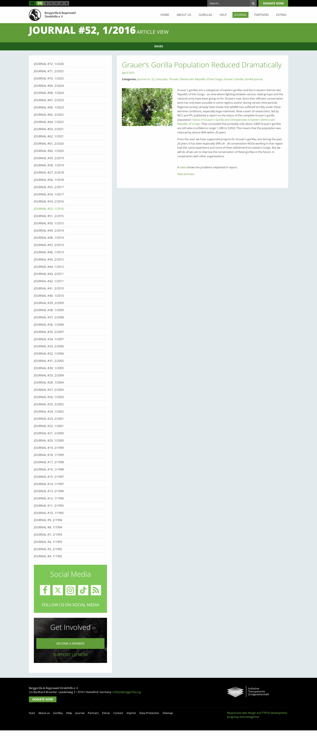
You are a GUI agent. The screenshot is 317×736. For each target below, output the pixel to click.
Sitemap (168, 713)
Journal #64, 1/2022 (49, 122)
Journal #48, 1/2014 (49, 238)
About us (184, 15)
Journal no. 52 (145, 79)
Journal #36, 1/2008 (49, 325)
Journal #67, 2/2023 (49, 100)
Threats (173, 79)
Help (223, 15)
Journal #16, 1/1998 (49, 469)
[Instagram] (56, 3)
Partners (261, 15)
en (40, 3)
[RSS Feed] (66, 3)
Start (32, 713)
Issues (158, 46)
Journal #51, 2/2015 (49, 216)
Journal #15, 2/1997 (49, 477)
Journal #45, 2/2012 (49, 259)
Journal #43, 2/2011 (49, 274)
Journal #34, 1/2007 (49, 339)
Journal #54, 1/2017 (49, 194)
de (32, 3)
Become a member (70, 643)
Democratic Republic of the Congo (201, 79)
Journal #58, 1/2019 (49, 165)
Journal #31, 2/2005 (49, 361)
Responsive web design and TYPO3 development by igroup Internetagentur (257, 715)
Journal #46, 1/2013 (49, 252)
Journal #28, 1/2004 (49, 382)
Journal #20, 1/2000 (49, 440)
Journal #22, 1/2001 (49, 426)
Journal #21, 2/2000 (49, 433)
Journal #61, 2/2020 (49, 143)
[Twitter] (51, 3)
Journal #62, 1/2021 (49, 136)
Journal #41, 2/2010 (49, 288)
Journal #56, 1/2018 (49, 180)
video (183, 167)
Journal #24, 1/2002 (49, 411)
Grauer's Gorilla (234, 79)
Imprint (131, 713)
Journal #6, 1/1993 (48, 542)
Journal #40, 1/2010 (49, 296)
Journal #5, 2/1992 (48, 549)
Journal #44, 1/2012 (49, 267)
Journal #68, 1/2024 (49, 93)
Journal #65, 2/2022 (49, 115)
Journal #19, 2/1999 (49, 448)
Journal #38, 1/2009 (49, 310)
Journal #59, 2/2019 (49, 158)
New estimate (185, 174)
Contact (118, 713)
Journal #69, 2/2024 (49, 86)
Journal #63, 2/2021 (49, 129)
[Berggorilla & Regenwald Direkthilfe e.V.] (52, 15)
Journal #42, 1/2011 (49, 281)
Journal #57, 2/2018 (49, 172)
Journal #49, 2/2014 (49, 230)
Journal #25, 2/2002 (49, 404)
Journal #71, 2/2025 (49, 71)
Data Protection (149, 713)
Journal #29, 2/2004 (49, 375)
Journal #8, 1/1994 (48, 527)
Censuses (162, 79)
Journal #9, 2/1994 (48, 520)
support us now (70, 654)
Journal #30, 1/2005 (49, 368)
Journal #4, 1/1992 (48, 556)
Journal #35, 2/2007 (49, 332)
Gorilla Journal (254, 79)
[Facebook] (46, 3)
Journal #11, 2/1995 (49, 506)
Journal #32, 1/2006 (49, 353)
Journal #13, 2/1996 (49, 491)
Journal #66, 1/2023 (49, 107)
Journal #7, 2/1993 (48, 534)
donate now (273, 3)
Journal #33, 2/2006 (49, 346)
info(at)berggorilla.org (127, 692)
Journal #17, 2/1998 (49, 462)
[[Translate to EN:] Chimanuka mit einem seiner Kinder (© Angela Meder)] (147, 107)
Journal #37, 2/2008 (49, 317)
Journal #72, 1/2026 (49, 64)
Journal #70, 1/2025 (49, 78)
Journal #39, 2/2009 (49, 303)
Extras (281, 15)
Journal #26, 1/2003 (49, 397)
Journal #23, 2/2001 (49, 419)
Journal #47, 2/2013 (49, 245)
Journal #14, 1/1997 (49, 484)
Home (164, 15)
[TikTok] (61, 3)
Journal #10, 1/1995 (49, 513)
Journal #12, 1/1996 (49, 498)
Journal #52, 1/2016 (49, 209)
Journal (240, 15)
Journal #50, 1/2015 (49, 223)
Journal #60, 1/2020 (49, 151)
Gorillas (205, 15)
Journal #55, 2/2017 (49, 187)
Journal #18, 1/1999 (49, 455)
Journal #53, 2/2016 (49, 201)
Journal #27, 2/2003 (49, 390)
